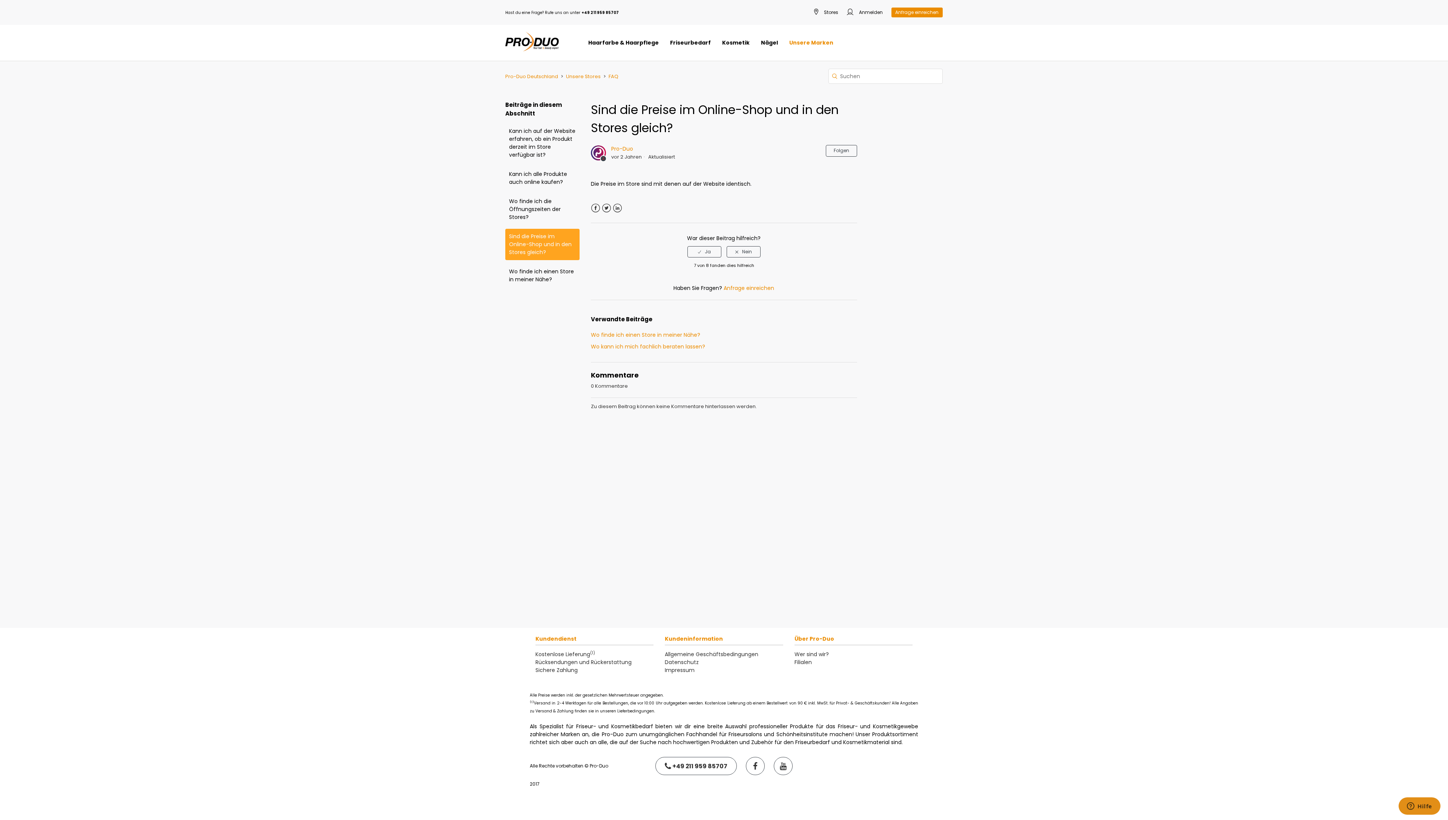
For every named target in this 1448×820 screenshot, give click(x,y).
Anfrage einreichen (917, 12)
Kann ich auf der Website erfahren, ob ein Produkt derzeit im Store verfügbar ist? (542, 143)
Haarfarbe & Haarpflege (623, 42)
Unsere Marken (811, 42)
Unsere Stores (583, 76)
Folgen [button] (841, 150)
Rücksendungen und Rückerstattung (583, 662)
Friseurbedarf (690, 42)
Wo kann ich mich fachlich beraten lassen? (648, 346)
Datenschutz (682, 662)
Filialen (803, 662)
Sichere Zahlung (556, 670)
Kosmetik (736, 42)
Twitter (606, 208)
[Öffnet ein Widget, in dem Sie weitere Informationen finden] (1419, 806)
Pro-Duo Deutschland (531, 76)
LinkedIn (617, 208)
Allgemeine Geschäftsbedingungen (711, 654)
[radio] (704, 251)
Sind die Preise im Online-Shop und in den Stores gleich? (540, 244)
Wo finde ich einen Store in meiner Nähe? (541, 275)
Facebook (595, 208)
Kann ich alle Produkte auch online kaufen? (538, 178)
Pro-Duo (622, 149)
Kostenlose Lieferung (565, 654)
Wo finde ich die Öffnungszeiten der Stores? (535, 209)
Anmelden (870, 12)
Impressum (680, 670)
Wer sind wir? (812, 654)
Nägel (769, 42)
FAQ (613, 76)
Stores (830, 12)
